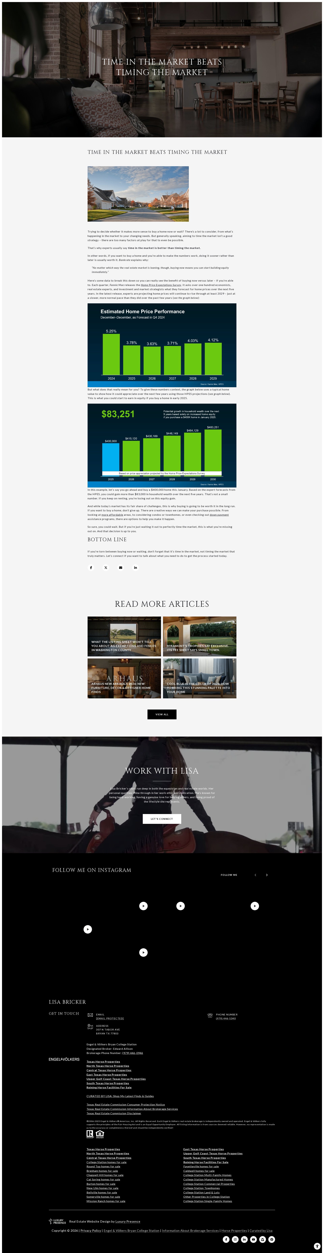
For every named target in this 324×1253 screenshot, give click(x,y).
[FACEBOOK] (226, 1239)
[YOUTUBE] (253, 1239)
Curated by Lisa (261, 1230)
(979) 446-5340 (226, 1018)
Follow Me (229, 874)
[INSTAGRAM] (235, 1239)
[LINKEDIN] (244, 1239)
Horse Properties (234, 1230)
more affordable (112, 514)
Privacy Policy (90, 1230)
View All (162, 714)
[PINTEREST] (271, 1239)
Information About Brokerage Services (190, 1230)
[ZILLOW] (262, 1239)
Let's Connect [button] (162, 818)
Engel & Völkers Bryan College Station (131, 1230)
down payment (219, 514)
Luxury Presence (127, 1221)
